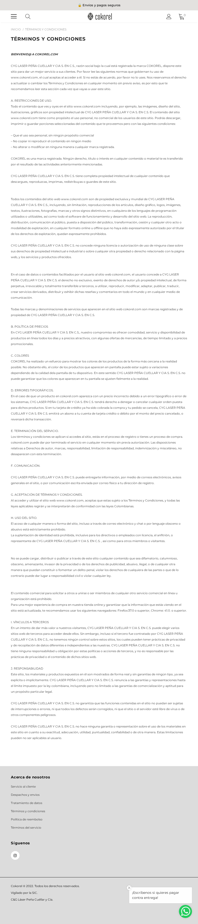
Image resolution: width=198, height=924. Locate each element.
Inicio (16, 29)
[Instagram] (15, 855)
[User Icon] (168, 16)
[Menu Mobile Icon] (14, 16)
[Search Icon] (32, 16)
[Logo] (100, 16)
